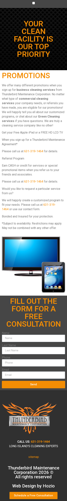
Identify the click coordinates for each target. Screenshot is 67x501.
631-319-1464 (33, 151)
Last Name (9, 345)
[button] (33, 3)
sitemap (33, 457)
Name (5, 333)
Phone (6, 357)
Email (5, 369)
